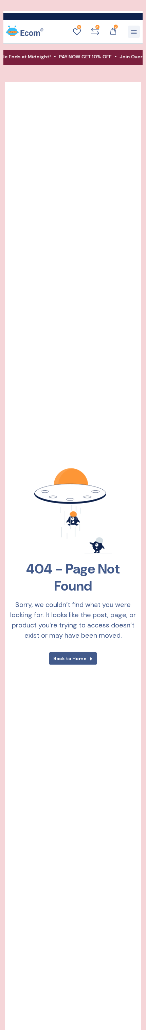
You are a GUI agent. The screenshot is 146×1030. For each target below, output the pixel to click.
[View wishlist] (77, 32)
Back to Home (70, 658)
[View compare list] (95, 32)
